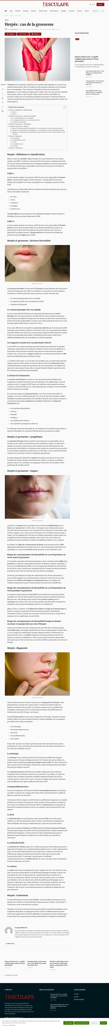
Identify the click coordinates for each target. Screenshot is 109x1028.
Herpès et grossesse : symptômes (20, 124)
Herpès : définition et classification (20, 110)
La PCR (14, 142)
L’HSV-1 (14, 112)
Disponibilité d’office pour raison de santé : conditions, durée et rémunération (94, 92)
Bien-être (17, 11)
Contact (76, 997)
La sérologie (15, 138)
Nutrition (33, 11)
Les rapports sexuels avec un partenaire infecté (26, 120)
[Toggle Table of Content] (64, 107)
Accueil (6, 15)
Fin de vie (79, 11)
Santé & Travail (43, 11)
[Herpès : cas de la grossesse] (37, 59)
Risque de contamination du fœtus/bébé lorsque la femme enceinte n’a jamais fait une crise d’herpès (38, 133)
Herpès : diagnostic (15, 136)
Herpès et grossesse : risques (19, 126)
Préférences (94, 1023)
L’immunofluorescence (19, 140)
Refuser (103, 1023)
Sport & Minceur (54, 11)
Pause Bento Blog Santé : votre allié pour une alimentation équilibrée (95, 72)
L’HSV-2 (14, 114)
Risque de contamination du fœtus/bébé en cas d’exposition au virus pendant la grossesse (38, 130)
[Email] (2, 111)
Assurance (71, 11)
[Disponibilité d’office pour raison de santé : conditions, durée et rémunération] (79, 93)
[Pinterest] (2, 102)
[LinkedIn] (2, 98)
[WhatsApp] (2, 106)
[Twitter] (2, 93)
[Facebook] (2, 89)
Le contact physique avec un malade (22, 118)
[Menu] (6, 11)
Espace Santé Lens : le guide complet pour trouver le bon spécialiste (15, 963)
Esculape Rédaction (14, 29)
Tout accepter (68, 1023)
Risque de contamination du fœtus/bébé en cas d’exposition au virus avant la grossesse (37, 128)
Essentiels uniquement (82, 1023)
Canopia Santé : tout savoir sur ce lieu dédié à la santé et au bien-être (36, 963)
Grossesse (25, 11)
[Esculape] (56, 4)
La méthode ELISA (17, 144)
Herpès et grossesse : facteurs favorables (23, 116)
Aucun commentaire (46, 29)
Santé (11, 11)
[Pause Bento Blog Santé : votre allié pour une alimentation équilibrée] (79, 73)
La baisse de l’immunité (19, 122)
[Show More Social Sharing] (43, 34)
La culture (15, 146)
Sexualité (63, 11)
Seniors (87, 11)
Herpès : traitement (16, 148)
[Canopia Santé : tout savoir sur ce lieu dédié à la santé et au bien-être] (37, 953)
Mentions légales (79, 999)
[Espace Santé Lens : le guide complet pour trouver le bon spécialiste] (15, 953)
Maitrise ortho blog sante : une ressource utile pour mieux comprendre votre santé (59, 964)
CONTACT (100, 4)
